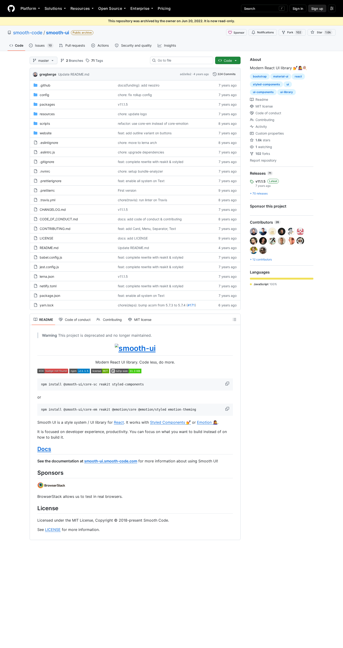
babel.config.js (51, 257)
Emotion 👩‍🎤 (207, 422)
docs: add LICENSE (133, 238)
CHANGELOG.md (53, 209)
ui (288, 84)
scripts (45, 123)
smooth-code (27, 32)
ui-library (286, 92)
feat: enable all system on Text (141, 181)
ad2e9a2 (185, 74)
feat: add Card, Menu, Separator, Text (147, 229)
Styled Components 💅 (170, 422)
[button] (227, 383)
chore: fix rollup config (135, 95)
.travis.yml (47, 200)
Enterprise (139, 8)
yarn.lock (47, 305)
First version (127, 190)
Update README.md (73, 74)
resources (47, 114)
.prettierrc (47, 190)
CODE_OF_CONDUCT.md (59, 219)
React (119, 422)
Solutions (53, 8)
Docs (44, 449)
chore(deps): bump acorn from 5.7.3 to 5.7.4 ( (153, 305)
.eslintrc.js (47, 152)
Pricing (164, 8)
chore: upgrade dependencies (141, 152)
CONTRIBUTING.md (55, 229)
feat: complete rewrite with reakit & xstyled (150, 162)
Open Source (110, 8)
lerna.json (47, 276)
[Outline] (234, 319)
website (46, 133)
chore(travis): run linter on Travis (142, 200)
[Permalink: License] (34, 508)
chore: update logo (132, 114)
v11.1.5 (123, 104)
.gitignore (47, 162)
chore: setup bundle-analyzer (140, 171)
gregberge (47, 74)
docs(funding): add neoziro (138, 85)
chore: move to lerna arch (137, 143)
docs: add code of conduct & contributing (150, 219)
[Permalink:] (34, 348)
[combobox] (183, 60)
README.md (49, 248)
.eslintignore (49, 143)
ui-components (263, 92)
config (44, 95)
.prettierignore (50, 181)
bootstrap (260, 76)
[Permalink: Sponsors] (34, 472)
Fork (294, 32)
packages (47, 104)
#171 (191, 305)
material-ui (280, 76)
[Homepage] (11, 8)
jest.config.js (49, 267)
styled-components (266, 84)
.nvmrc (45, 171)
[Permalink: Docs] (34, 449)
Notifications (265, 32)
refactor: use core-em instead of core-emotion (153, 123)
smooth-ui (57, 32)
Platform (28, 8)
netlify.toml (48, 286)
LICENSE (46, 238)
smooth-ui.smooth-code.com (110, 461)
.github (45, 85)
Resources (80, 8)
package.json (50, 296)
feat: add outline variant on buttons (145, 133)
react (298, 76)
